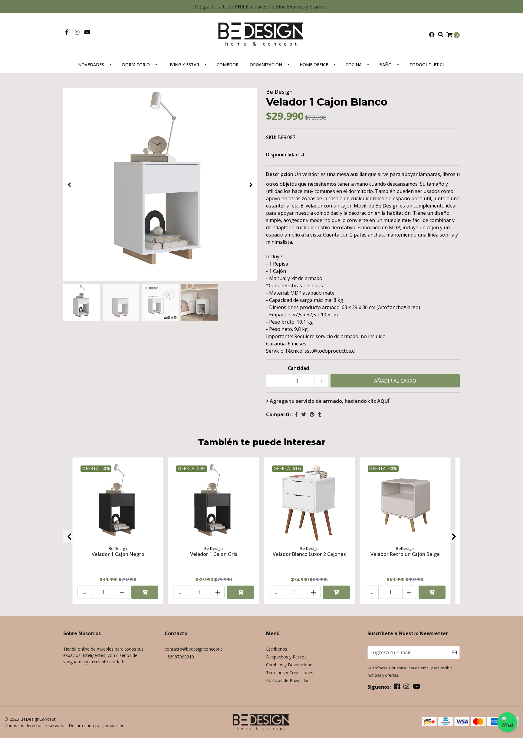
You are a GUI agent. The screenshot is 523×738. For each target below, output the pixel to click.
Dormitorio (136, 64)
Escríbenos (276, 649)
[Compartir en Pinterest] (312, 414)
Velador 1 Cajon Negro (118, 554)
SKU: (271, 137)
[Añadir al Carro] (144, 592)
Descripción (279, 174)
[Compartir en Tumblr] (319, 414)
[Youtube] (87, 32)
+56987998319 (179, 657)
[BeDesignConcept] (261, 34)
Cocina (354, 64)
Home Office (314, 64)
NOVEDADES (91, 64)
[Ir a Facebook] (66, 32)
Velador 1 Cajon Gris (213, 554)
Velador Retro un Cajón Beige (405, 554)
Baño (385, 64)
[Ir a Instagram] (77, 32)
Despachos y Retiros (286, 657)
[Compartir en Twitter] (303, 414)
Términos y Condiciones (289, 672)
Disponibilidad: (283, 154)
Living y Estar (183, 64)
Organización (266, 64)
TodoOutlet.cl (427, 64)
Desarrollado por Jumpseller (96, 725)
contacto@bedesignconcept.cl (194, 649)
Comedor (227, 64)
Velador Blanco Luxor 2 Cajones (309, 554)
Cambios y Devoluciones (290, 665)
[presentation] (69, 184)
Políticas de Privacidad (288, 680)
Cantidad (298, 368)
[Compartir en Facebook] (296, 414)
